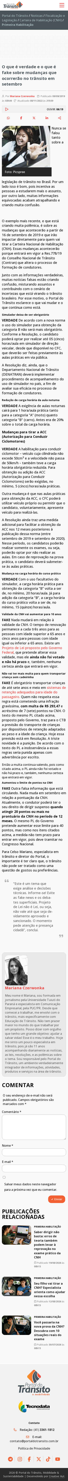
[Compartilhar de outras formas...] (59, 118)
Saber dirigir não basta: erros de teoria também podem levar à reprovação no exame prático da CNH (47, 1244)
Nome (7, 1145)
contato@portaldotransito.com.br (34, 1441)
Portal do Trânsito (15, 16)
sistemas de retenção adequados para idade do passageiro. (34, 692)
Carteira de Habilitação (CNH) (41, 20)
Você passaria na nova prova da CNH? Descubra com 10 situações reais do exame (49, 1330)
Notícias (37, 16)
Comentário (11, 1112)
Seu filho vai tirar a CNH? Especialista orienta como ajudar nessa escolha (49, 1289)
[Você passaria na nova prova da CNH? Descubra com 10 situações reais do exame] (16, 1325)
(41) (44, 1430)
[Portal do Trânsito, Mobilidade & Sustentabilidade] (34, 1382)
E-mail (7, 1162)
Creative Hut (56, 1476)
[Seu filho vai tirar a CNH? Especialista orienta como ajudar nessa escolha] (16, 1286)
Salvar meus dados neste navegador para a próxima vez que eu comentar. (30, 1187)
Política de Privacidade (34, 1448)
